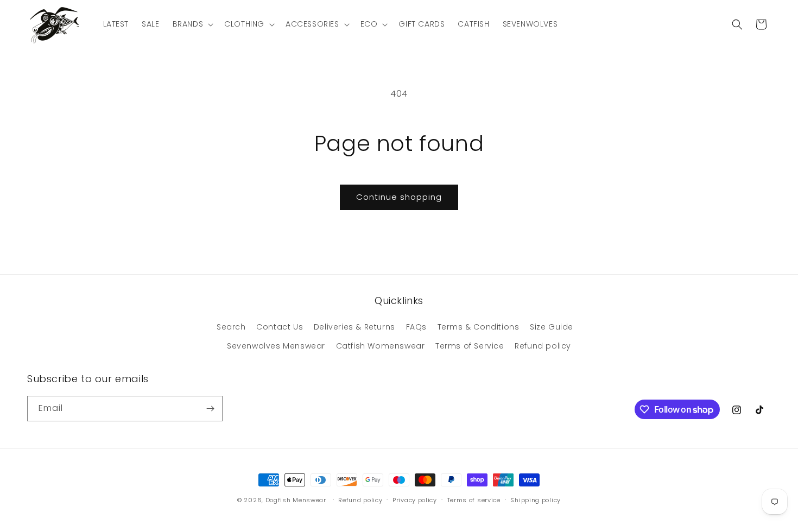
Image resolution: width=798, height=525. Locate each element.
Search (231, 326)
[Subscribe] (210, 408)
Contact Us (279, 326)
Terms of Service (469, 345)
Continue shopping (399, 197)
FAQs (416, 326)
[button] (192, 23)
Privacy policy (414, 500)
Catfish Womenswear (380, 345)
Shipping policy (535, 500)
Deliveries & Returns (354, 326)
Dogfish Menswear (295, 500)
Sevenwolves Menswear (276, 345)
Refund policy (543, 345)
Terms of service (474, 500)
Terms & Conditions (479, 326)
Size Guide (551, 326)
